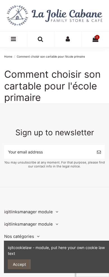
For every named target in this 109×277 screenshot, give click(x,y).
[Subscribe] (99, 152)
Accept (19, 264)
